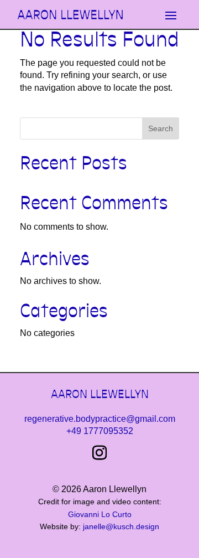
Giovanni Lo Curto (100, 514)
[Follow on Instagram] (99, 452)
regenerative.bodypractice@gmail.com (99, 418)
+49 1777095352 (99, 431)
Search (160, 128)
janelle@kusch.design (121, 526)
